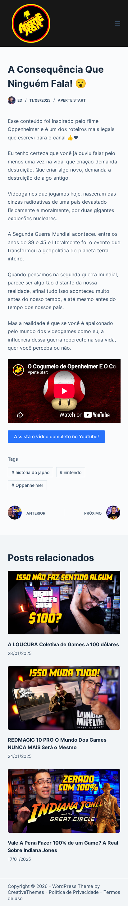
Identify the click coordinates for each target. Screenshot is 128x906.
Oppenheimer (27, 485)
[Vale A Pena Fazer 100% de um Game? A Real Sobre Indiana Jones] (64, 801)
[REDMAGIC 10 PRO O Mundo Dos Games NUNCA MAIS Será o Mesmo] (64, 698)
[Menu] (117, 23)
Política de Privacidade (74, 892)
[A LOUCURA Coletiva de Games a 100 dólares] (64, 602)
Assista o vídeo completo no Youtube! (56, 436)
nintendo (70, 472)
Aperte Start (72, 100)
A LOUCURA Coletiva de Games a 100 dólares (63, 644)
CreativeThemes (26, 892)
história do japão (30, 472)
